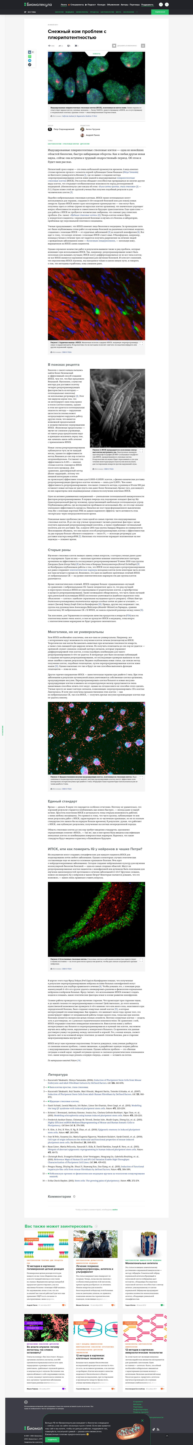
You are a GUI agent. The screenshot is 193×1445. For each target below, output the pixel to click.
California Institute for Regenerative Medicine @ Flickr (79, 116)
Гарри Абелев (130, 1305)
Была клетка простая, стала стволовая (68, 1087)
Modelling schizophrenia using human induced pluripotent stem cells (88, 1116)
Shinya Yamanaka (130, 172)
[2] (137, 187)
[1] (85, 175)
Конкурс (101, 4)
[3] (71, 192)
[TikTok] (153, 1429)
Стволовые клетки (71, 144)
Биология (59, 12)
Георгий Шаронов (82, 1389)
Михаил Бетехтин (82, 1305)
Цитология (84, 144)
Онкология (43, 1344)
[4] (99, 215)
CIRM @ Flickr (67, 352)
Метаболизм (32, 1344)
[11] (141, 610)
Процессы (94, 12)
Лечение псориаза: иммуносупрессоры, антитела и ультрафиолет (94, 1269)
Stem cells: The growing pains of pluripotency (97, 1181)
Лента (64, 4)
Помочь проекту (140, 1412)
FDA (128, 616)
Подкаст (90, 4)
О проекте (138, 1401)
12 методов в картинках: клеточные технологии (90, 1357)
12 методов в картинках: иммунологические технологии (144, 1351)
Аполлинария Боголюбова (135, 1389)
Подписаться (160, 12)
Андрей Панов (32, 1305)
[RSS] (158, 1429)
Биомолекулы (82, 12)
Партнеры (135, 4)
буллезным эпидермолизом (101, 241)
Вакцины (85, 1344)
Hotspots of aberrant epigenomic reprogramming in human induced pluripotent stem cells (92, 1150)
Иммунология (82, 1263)
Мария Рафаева (32, 1389)
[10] (99, 604)
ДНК (51, 1260)
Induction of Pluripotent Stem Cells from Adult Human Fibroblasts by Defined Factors (89, 1094)
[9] (138, 564)
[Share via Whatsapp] (29, 56)
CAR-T (78, 1344)
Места (118, 12)
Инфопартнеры (140, 1409)
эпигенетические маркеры (83, 570)
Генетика (45, 1260)
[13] (116, 1009)
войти (115, 1210)
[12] (56, 666)
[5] (109, 232)
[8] (77, 564)
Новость (96, 54)
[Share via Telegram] (29, 60)
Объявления (113, 4)
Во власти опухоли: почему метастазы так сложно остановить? (43, 1350)
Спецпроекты (77, 4)
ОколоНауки (128, 12)
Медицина (70, 12)
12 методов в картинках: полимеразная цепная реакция (45, 1268)
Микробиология (83, 1347)
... (137, 11)
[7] (80, 537)
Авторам (137, 1404)
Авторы (124, 4)
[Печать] (143, 46)
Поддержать (52, 1440)
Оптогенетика (108, 1347)
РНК (28, 1263)
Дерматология (97, 1260)
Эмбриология (82, 1352)
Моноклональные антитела (141, 1263)
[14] (79, 1061)
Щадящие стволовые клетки (83, 215)
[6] (138, 232)
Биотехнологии (107, 12)
